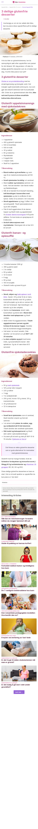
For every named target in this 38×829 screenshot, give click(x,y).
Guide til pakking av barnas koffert (16, 543)
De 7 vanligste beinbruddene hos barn (17, 590)
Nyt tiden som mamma (8, 516)
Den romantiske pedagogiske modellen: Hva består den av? (18, 614)
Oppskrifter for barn (15, 7)
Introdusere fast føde (8, 635)
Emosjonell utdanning (8, 564)
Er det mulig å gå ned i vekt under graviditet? (15, 686)
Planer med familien (7, 541)
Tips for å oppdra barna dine (10, 611)
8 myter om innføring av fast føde (16, 638)
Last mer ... (19, 692)
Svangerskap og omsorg (9, 658)
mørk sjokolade (13, 385)
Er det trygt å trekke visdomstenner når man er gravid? (18, 661)
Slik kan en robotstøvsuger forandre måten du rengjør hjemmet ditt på (17, 520)
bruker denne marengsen (16, 214)
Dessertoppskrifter (27, 7)
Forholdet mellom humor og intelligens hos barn (17, 567)
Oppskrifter (4, 7)
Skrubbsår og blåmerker (9, 588)
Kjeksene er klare (19, 439)
